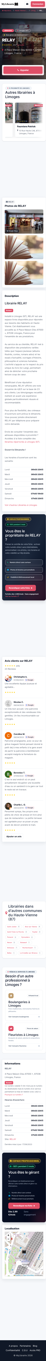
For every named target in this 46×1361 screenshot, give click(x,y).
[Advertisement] (23, 169)
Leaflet (17, 1275)
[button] (24, 1252)
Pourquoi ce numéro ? (14, 1094)
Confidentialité (13, 1350)
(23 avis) (20, 45)
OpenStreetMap (28, 1275)
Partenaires (25, 1346)
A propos (13, 1346)
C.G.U (25, 1350)
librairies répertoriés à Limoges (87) (22, 442)
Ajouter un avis (13, 836)
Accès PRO (35, 1350)
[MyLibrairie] (11, 4)
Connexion (37, 4)
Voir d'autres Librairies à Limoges (21, 505)
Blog (35, 1346)
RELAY (13, 1139)
